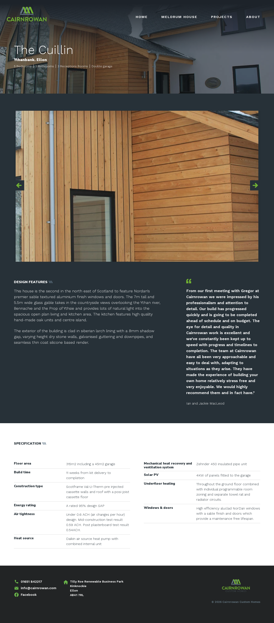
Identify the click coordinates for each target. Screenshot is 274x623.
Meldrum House (179, 17)
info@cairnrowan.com (38, 588)
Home (142, 17)
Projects (221, 17)
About (253, 17)
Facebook (29, 595)
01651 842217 (31, 582)
